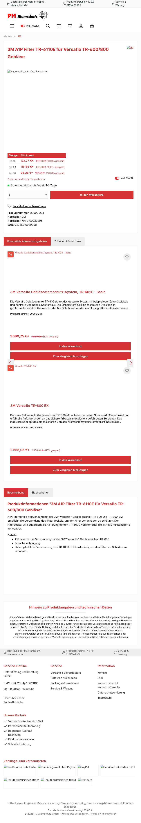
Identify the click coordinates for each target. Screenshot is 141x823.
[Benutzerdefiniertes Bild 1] (117, 770)
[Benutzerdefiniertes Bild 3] (58, 783)
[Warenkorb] (92, 26)
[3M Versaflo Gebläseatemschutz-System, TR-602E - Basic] (70, 269)
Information (106, 666)
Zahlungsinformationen (65, 683)
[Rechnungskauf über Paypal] (57, 770)
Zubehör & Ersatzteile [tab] (67, 241)
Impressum (105, 697)
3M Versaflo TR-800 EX (29, 406)
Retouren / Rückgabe (64, 677)
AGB (100, 677)
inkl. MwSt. (29, 26)
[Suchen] (48, 26)
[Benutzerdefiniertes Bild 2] (21, 783)
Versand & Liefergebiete (66, 672)
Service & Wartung (62, 688)
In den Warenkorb (92, 194)
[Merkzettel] (70, 26)
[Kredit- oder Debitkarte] (20, 770)
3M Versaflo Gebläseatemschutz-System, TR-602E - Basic (58, 292)
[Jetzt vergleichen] (59, 26)
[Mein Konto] (81, 26)
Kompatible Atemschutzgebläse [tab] (27, 241)
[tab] (16, 492)
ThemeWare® (109, 813)
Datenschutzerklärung (111, 692)
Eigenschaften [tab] (40, 492)
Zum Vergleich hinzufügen (70, 356)
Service (56, 666)
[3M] (130, 54)
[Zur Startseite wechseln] (27, 15)
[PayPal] (88, 770)
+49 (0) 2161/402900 (21, 683)
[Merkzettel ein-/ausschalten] (127, 257)
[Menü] (12, 26)
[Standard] (85, 782)
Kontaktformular (13, 702)
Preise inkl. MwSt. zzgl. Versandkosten (26, 179)
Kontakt (102, 672)
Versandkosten (69, 803)
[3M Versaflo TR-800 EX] (70, 382)
